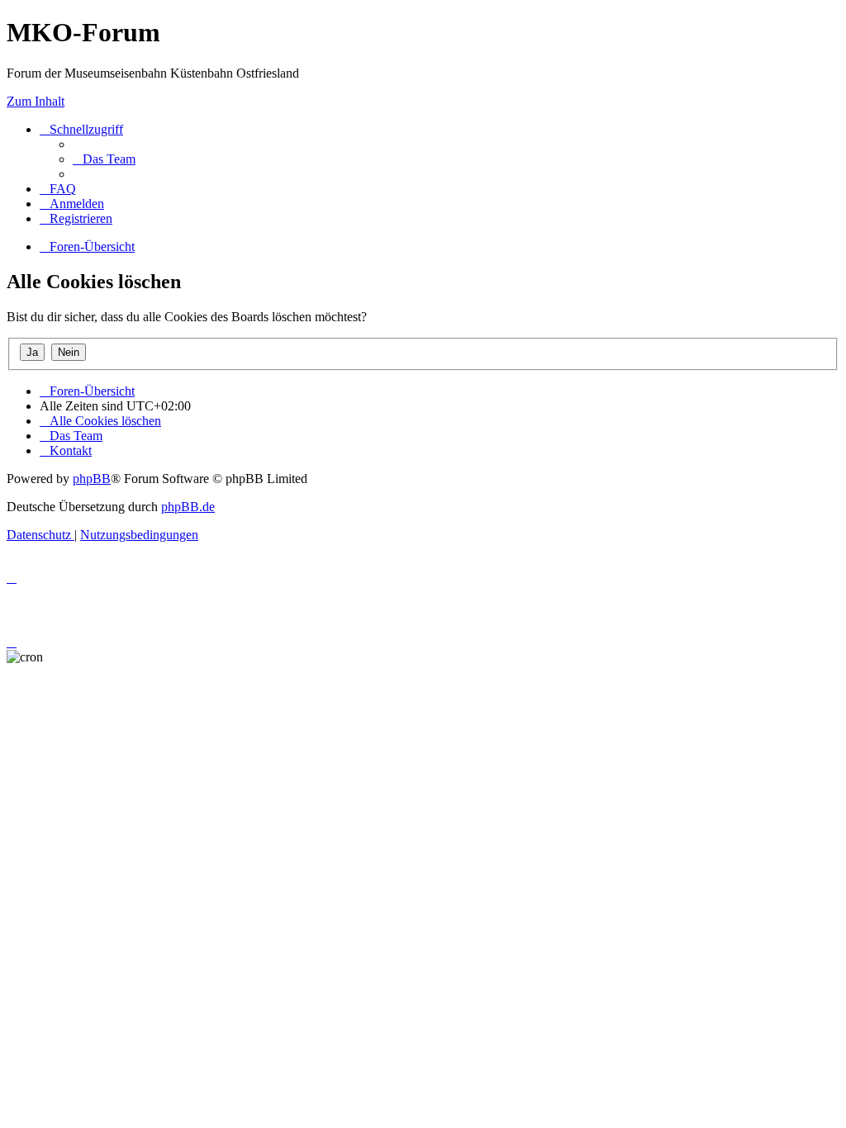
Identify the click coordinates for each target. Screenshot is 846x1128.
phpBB (92, 479)
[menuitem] (104, 159)
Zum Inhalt (35, 101)
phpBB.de (188, 507)
